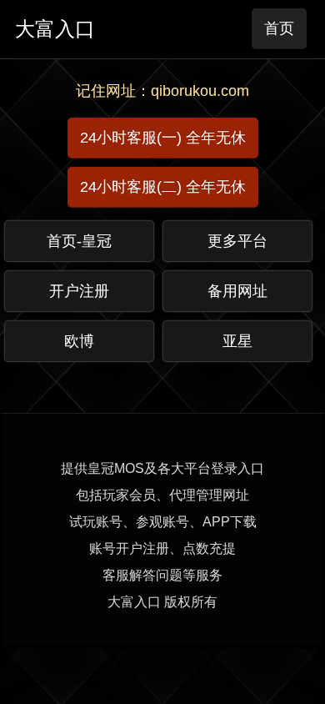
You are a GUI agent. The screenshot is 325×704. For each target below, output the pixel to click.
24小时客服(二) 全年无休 (163, 187)
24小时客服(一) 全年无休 (163, 137)
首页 (279, 28)
